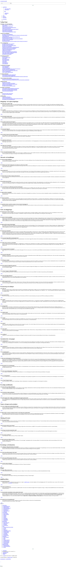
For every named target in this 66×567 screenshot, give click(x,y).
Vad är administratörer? (5, 66)
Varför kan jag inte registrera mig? (7, 26)
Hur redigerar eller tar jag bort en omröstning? (9, 48)
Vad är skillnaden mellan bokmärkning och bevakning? (10, 88)
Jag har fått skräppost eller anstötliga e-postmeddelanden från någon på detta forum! (15, 76)
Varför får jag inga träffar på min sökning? (8, 83)
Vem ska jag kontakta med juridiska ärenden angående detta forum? (12, 98)
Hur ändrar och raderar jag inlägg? (7, 44)
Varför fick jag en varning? (6, 50)
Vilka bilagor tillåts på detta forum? (7, 93)
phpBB (4, 555)
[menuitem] (7, 8)
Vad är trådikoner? (5, 63)
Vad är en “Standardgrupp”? (6, 71)
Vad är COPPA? (4, 25)
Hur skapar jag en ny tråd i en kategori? (8, 43)
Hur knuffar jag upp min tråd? (6, 54)
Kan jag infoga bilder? (5, 59)
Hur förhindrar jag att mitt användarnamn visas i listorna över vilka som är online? (14, 35)
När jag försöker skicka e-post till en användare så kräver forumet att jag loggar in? (14, 41)
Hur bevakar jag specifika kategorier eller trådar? (9, 89)
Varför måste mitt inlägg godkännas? (7, 53)
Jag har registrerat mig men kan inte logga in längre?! (10, 29)
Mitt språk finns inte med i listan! (7, 37)
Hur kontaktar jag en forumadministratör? (8, 99)
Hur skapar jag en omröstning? (7, 46)
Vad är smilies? (4, 58)
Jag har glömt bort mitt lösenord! (7, 30)
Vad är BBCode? (5, 56)
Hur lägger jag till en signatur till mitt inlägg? (9, 45)
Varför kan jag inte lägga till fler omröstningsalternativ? (10, 47)
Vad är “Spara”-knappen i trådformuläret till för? (9, 52)
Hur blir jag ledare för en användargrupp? (8, 69)
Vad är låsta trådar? (5, 62)
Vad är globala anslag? (5, 60)
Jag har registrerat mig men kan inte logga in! (9, 27)
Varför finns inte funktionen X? (7, 97)
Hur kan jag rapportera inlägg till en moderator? (9, 51)
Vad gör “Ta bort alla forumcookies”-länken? (9, 31)
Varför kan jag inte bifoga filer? (7, 49)
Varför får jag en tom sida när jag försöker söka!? (9, 84)
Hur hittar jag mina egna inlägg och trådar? (8, 85)
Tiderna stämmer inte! (5, 36)
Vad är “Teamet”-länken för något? (7, 72)
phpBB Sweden (9, 557)
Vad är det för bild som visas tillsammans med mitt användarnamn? (12, 38)
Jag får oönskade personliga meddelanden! (8, 75)
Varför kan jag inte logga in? (6, 28)
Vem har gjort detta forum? (6, 96)
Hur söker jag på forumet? (6, 82)
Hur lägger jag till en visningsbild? (7, 39)
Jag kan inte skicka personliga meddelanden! (9, 74)
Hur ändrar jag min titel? (6, 40)
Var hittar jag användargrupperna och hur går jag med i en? (11, 68)
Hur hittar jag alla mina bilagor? (7, 94)
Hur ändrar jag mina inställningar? (7, 34)
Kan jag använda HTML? (6, 57)
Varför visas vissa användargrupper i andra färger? (10, 70)
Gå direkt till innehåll (3, 1)
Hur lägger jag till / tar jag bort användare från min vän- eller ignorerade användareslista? (15, 79)
